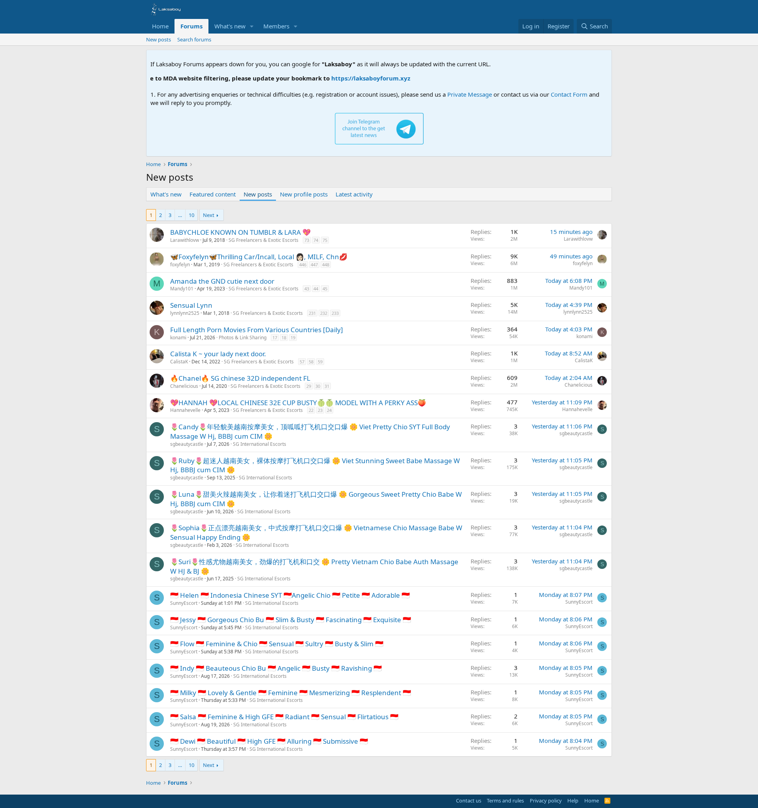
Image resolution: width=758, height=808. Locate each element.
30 (317, 386)
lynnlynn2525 (184, 313)
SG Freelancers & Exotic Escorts (263, 240)
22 (311, 410)
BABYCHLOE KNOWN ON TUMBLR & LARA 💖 (240, 232)
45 (325, 289)
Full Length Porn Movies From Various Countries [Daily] (256, 329)
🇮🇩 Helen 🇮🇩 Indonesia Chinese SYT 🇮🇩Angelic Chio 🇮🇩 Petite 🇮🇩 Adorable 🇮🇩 (290, 595)
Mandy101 (181, 288)
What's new (230, 26)
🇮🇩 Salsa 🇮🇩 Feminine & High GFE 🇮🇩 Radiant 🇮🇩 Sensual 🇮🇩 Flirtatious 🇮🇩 (284, 716)
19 (293, 337)
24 (329, 410)
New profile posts (304, 194)
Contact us (468, 800)
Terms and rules (505, 800)
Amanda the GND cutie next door (222, 281)
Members (276, 26)
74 (315, 240)
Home (160, 26)
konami (178, 337)
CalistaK (179, 361)
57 (302, 362)
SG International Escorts (259, 444)
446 (302, 264)
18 (283, 337)
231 (312, 313)
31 (327, 386)
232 (323, 313)
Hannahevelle (185, 410)
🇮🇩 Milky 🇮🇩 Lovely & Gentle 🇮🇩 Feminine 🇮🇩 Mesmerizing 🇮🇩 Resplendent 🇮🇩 (290, 692)
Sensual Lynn (191, 305)
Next (208, 215)
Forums (191, 26)
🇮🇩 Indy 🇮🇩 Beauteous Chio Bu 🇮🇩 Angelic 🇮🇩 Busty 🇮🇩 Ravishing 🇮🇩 (276, 668)
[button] (251, 26)
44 (315, 289)
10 (191, 215)
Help (572, 800)
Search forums (194, 39)
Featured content (213, 194)
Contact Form (569, 94)
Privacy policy (546, 800)
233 (335, 313)
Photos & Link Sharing (242, 337)
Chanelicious (184, 386)
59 (320, 362)
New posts (158, 39)
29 (308, 386)
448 (325, 264)
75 (325, 240)
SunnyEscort (183, 603)
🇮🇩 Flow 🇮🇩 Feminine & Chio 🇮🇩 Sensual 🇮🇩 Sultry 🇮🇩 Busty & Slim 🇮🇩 (276, 643)
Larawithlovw (184, 240)
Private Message (469, 94)
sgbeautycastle (186, 444)
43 (306, 289)
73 (306, 240)
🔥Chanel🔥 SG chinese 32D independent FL (240, 378)
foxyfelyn (180, 264)
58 (311, 362)
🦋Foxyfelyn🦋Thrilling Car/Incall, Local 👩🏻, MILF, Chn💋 (258, 256)
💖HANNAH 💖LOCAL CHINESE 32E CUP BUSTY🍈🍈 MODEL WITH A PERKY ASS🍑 (298, 402)
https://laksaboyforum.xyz (354, 78)
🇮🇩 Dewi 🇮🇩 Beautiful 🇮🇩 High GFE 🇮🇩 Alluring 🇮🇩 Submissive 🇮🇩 (269, 741)
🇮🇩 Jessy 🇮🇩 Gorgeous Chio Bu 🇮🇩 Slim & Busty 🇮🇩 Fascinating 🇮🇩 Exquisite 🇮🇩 (290, 619)
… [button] (180, 215)
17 (274, 337)
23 (320, 410)
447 (314, 264)
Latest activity (354, 194)
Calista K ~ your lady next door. (218, 353)
